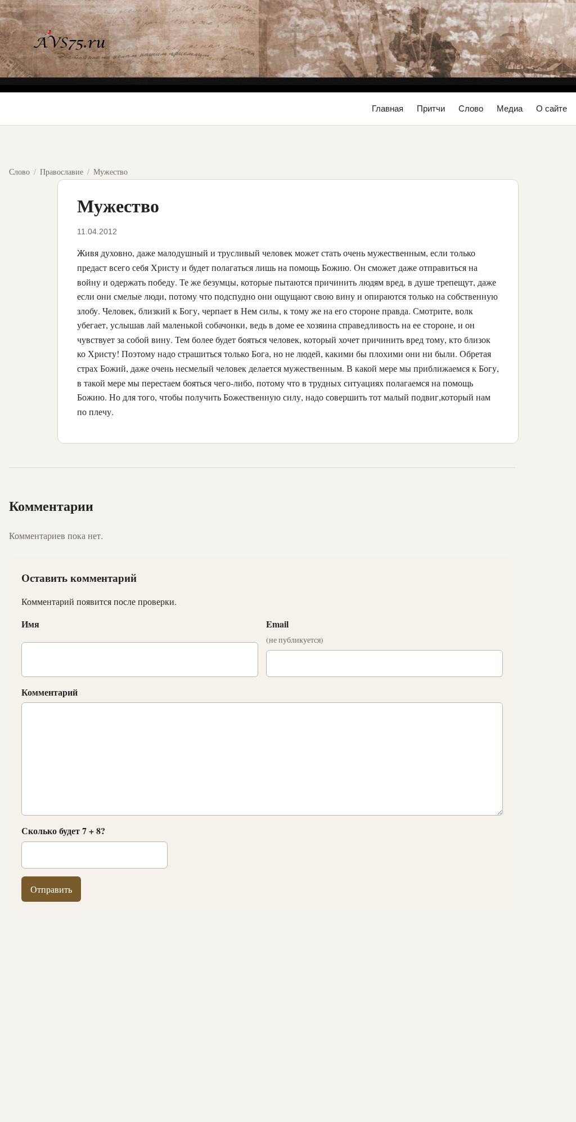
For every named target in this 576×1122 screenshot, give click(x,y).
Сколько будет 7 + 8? (63, 830)
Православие (61, 171)
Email (294, 631)
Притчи (431, 108)
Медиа (510, 108)
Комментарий (49, 691)
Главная (387, 108)
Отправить (51, 889)
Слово (470, 108)
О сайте (551, 108)
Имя (30, 623)
